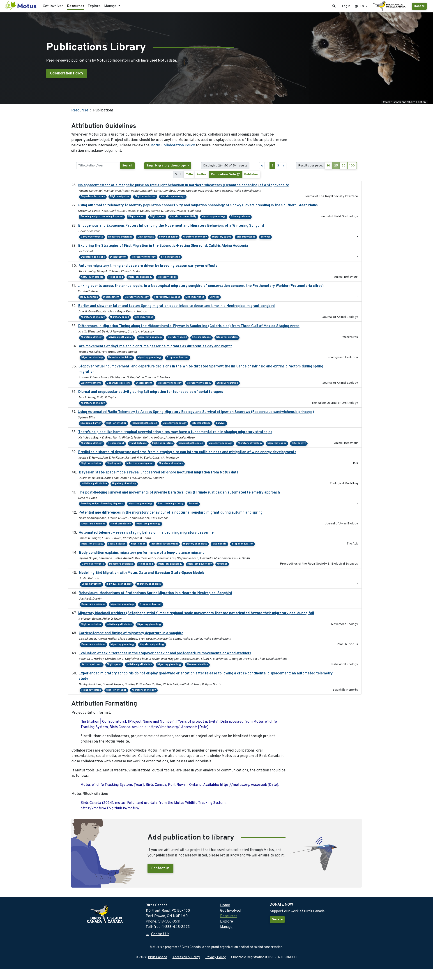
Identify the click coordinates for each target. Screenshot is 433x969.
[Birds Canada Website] (389, 6)
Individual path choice (120, 337)
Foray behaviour (168, 236)
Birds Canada (157, 957)
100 (352, 166)
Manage (226, 927)
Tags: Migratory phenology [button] (166, 166)
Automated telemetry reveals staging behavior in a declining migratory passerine (146, 533)
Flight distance (138, 443)
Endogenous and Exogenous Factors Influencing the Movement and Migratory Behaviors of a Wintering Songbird (171, 226)
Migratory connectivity (183, 216)
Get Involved (53, 6)
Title (189, 174)
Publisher (251, 174)
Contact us (160, 868)
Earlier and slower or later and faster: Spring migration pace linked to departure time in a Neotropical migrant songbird (176, 306)
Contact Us (160, 934)
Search (127, 166)
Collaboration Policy (66, 73)
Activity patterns (91, 383)
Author (202, 174)
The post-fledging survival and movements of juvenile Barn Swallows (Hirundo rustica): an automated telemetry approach (179, 492)
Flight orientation (145, 196)
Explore (94, 6)
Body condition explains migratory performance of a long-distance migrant (141, 553)
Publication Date (224, 174)
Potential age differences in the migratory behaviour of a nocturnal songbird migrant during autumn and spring (171, 512)
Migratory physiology (199, 383)
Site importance (240, 216)
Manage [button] (110, 6)
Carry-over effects (92, 236)
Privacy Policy (215, 957)
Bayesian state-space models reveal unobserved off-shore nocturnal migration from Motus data (159, 472)
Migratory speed (221, 236)
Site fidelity (299, 443)
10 (328, 166)
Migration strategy (92, 337)
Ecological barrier (91, 423)
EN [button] (362, 6)
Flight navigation (119, 196)
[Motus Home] (21, 6)
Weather (222, 564)
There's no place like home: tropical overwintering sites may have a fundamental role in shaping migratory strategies (175, 432)
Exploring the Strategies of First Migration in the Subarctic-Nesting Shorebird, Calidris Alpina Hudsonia (163, 246)
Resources (75, 6)
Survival (265, 236)
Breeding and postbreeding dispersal (102, 216)
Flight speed (157, 216)
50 (343, 166)
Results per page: (310, 166)
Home (225, 905)
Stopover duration (227, 337)
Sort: (178, 174)
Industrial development (140, 463)
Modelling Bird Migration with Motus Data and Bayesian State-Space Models (142, 573)
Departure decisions (93, 196)
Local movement (91, 584)
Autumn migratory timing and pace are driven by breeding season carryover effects (147, 266)
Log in (346, 6)
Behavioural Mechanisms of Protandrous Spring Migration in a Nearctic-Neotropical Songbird (155, 593)
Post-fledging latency (170, 503)
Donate (419, 6)
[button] (334, 6)
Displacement (136, 216)
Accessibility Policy (186, 957)
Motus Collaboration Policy (172, 145)
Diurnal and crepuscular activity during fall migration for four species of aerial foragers (150, 392)
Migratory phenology (173, 196)
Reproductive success (167, 297)
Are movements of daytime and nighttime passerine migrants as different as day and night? (155, 346)
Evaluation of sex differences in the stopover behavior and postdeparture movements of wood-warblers (165, 653)
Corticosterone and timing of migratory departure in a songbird (131, 633)
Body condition (89, 297)
